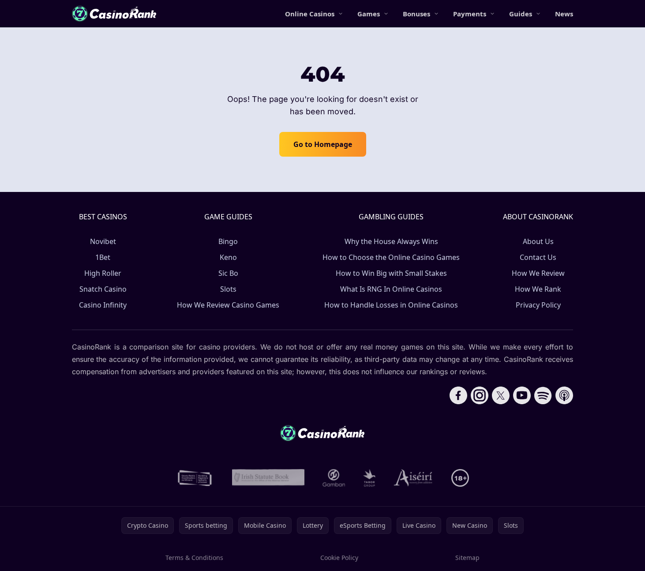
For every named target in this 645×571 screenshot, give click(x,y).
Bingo (228, 241)
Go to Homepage (322, 144)
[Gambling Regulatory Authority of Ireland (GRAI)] (195, 478)
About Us (538, 241)
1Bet (102, 257)
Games (368, 13)
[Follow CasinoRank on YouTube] (522, 395)
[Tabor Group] (369, 478)
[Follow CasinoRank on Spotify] (543, 395)
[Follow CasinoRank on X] (501, 395)
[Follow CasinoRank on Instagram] (479, 395)
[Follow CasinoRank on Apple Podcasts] (564, 395)
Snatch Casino (103, 289)
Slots (228, 289)
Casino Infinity (103, 305)
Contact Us (538, 257)
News (564, 13)
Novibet (103, 241)
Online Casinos (309, 13)
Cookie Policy (339, 557)
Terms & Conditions (194, 557)
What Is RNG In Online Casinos (391, 289)
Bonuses (416, 13)
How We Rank (538, 289)
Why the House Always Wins (391, 241)
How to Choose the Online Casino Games (391, 257)
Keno (228, 257)
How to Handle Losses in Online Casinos (391, 305)
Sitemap (467, 557)
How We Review (538, 273)
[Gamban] (333, 478)
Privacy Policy (538, 305)
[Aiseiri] (414, 478)
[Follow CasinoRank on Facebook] (458, 395)
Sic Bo (228, 273)
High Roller (102, 273)
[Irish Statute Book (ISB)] (268, 478)
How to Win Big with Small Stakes (391, 273)
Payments (469, 13)
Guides (520, 13)
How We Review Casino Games (228, 305)
